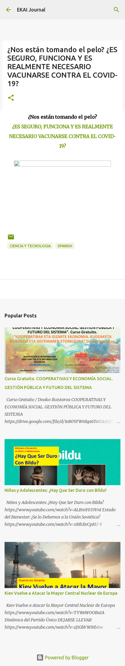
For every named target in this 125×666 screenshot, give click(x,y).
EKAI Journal (31, 9)
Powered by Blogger (66, 657)
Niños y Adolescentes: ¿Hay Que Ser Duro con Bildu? (56, 490)
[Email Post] (11, 239)
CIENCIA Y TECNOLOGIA (30, 246)
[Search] (116, 9)
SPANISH (65, 246)
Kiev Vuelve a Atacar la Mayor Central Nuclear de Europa (61, 593)
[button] (11, 98)
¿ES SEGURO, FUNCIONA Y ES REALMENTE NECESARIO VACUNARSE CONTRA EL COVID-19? (62, 136)
